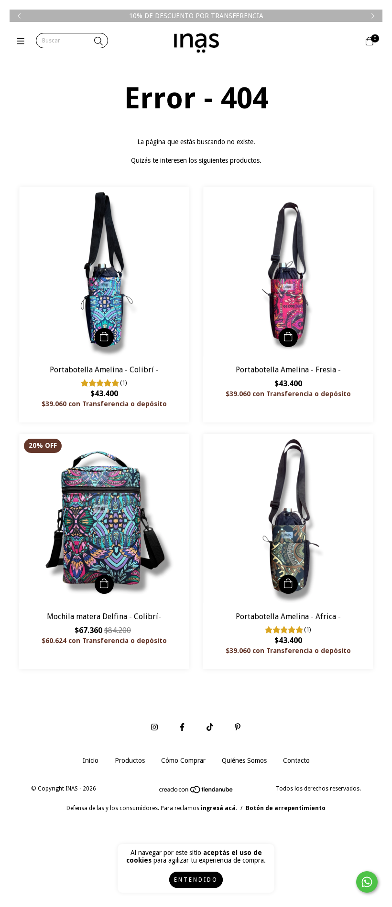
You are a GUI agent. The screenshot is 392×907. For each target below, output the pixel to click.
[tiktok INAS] (210, 727)
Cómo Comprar (183, 760)
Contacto (296, 760)
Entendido (196, 879)
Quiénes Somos (244, 760)
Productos (130, 760)
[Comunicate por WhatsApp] (367, 882)
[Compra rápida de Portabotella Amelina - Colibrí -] (104, 337)
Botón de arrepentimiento (286, 808)
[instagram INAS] (154, 727)
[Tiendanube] (196, 792)
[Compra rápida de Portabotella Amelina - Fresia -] (288, 337)
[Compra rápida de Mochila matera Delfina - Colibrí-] (104, 584)
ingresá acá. (219, 808)
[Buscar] (98, 41)
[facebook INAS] (182, 727)
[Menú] (23, 41)
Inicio (90, 760)
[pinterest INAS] (237, 727)
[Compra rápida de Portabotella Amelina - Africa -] (288, 584)
